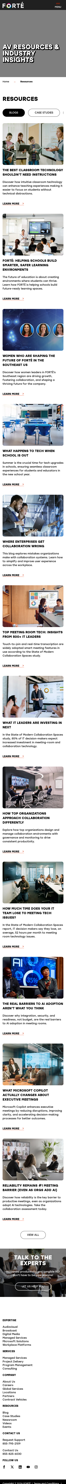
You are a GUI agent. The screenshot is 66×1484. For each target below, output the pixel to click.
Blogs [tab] (13, 113)
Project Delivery (13, 1362)
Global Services (13, 1389)
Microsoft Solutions (16, 1341)
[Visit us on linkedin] (20, 1468)
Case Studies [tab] (44, 113)
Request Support (14, 1440)
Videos (7, 1423)
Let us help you (33, 1286)
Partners (8, 1396)
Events (7, 1427)
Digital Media (11, 1334)
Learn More (11, 204)
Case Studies (11, 1416)
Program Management (18, 1365)
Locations (9, 1392)
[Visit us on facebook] (4, 1468)
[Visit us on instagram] (36, 1468)
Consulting (10, 1369)
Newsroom (10, 1420)
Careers (8, 1385)
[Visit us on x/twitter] (12, 1468)
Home (6, 82)
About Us (9, 1382)
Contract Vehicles (15, 1400)
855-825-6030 (12, 1454)
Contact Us (10, 1450)
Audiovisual (10, 1327)
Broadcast (10, 1331)
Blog (5, 1413)
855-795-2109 (12, 1444)
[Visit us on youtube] (28, 1468)
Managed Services (15, 1338)
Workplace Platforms (17, 1345)
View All (33, 1235)
